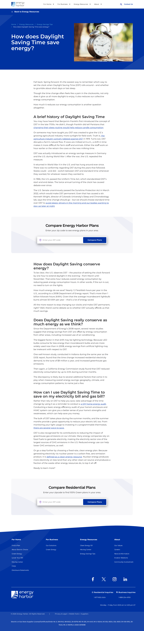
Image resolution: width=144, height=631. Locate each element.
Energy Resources (26, 24)
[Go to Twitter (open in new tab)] (104, 579)
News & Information (121, 554)
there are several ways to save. (49, 428)
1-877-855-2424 (100, 597)
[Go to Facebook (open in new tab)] (94, 579)
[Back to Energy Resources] (12, 12)
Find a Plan (16, 545)
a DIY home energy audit (93, 404)
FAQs (14, 566)
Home (13, 24)
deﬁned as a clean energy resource (64, 457)
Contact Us (128, 4)
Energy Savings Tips (45, 24)
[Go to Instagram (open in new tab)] (115, 579)
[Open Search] (121, 4)
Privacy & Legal (61, 614)
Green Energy (17, 554)
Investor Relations (121, 558)
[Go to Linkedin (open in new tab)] (126, 579)
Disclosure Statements (20, 570)
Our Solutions (51, 545)
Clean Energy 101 (86, 545)
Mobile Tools (74, 614)
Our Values (118, 545)
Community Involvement (123, 562)
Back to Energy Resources (26, 12)
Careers (117, 550)
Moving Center (17, 562)
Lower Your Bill (17, 558)
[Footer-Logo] (22, 594)
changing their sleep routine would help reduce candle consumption (68, 127)
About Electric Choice (20, 550)
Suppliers (84, 614)
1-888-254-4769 (124, 597)
